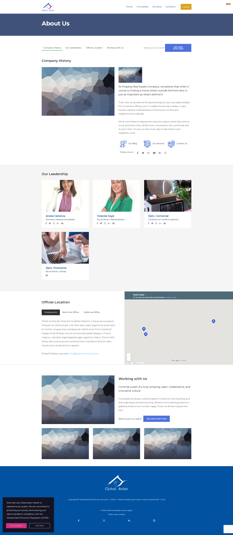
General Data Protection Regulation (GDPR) (27, 518)
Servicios (157, 6)
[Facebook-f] (137, 153)
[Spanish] (230, 4)
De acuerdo (16, 526)
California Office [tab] (92, 312)
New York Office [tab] (70, 312)
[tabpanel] (79, 335)
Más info (39, 526)
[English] (227, 4)
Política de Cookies (116, 514)
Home (129, 6)
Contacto (171, 6)
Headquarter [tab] (50, 312)
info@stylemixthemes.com (84, 353)
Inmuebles (142, 6)
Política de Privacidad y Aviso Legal (116, 510)
